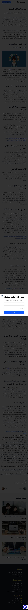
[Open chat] (25, 607)
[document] (14, 305)
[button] (1, 295)
